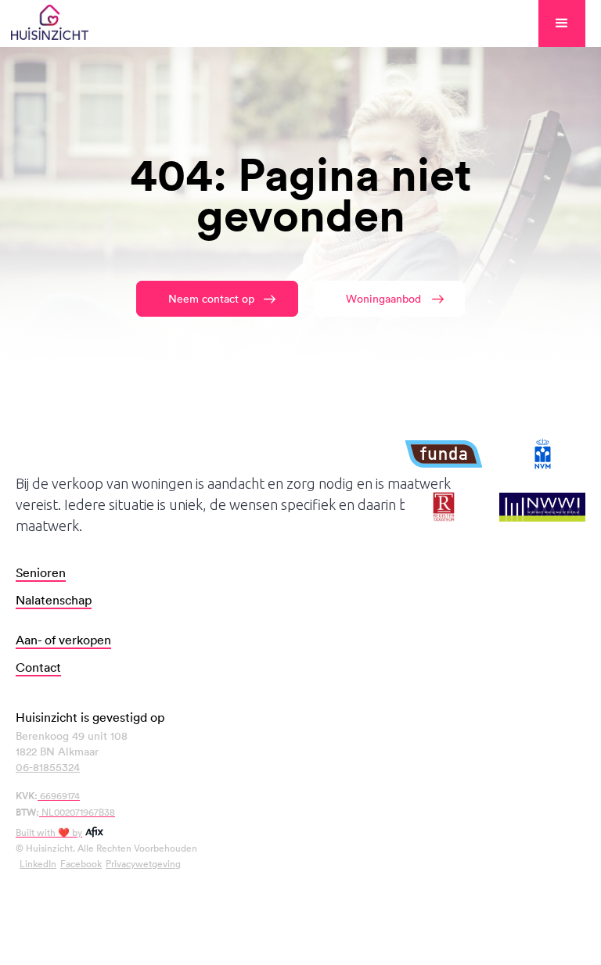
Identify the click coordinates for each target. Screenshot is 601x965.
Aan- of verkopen (63, 640)
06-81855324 (48, 766)
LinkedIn (38, 863)
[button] (561, 23)
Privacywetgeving (143, 863)
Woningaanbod (383, 298)
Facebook (81, 863)
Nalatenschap (54, 600)
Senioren (41, 572)
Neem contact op (211, 298)
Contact (38, 667)
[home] (49, 23)
